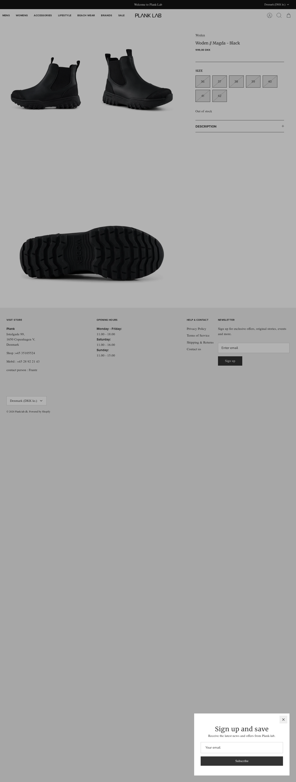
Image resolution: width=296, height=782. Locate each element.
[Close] (283, 719)
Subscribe (242, 761)
